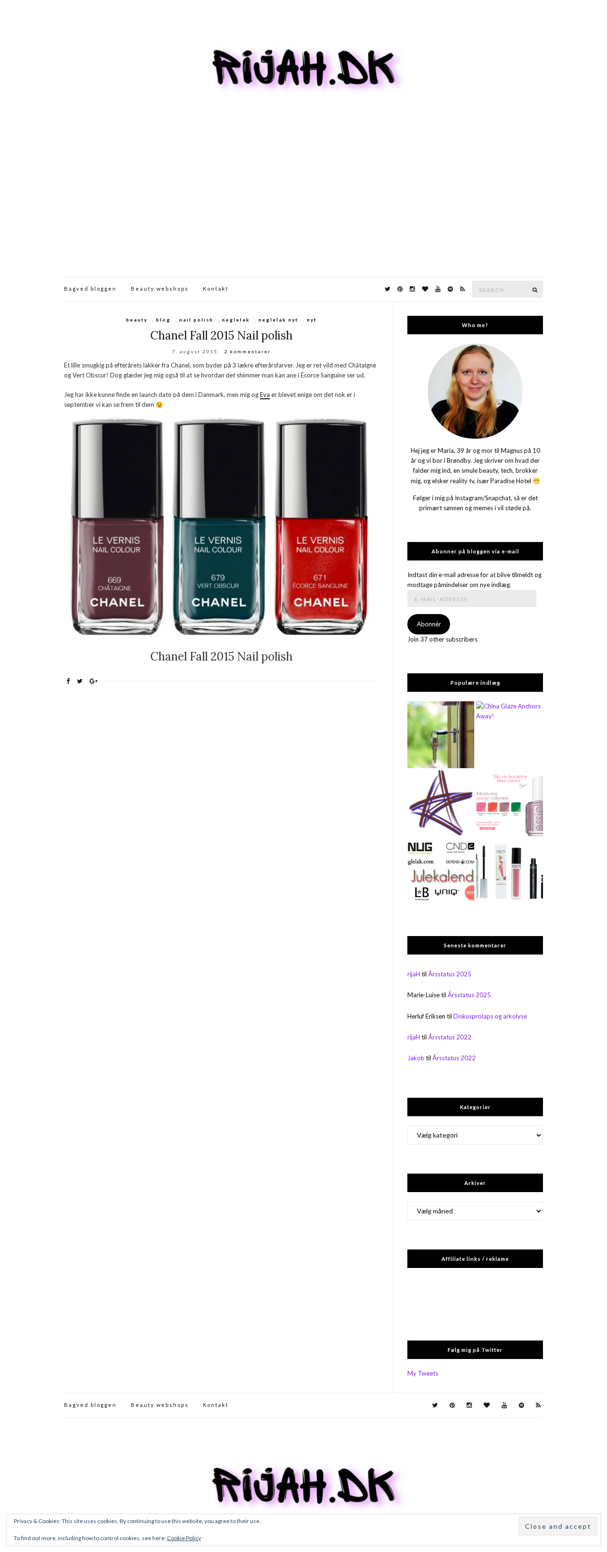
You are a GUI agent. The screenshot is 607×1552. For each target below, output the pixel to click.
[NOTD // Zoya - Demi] (440, 803)
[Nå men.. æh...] (440, 734)
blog (163, 319)
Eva (265, 394)
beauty (136, 319)
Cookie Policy (184, 1538)
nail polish (196, 319)
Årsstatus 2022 (449, 1037)
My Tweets (422, 1373)
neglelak (236, 319)
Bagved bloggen (90, 288)
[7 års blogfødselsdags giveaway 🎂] (509, 871)
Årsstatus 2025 (449, 974)
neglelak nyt (278, 319)
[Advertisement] (303, 205)
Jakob (415, 1058)
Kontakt (216, 288)
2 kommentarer (247, 351)
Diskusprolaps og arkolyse (490, 1016)
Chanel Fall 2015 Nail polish (221, 335)
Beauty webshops (160, 288)
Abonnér (429, 624)
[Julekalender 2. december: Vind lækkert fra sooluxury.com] (440, 871)
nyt (312, 319)
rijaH (413, 974)
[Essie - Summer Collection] (509, 803)
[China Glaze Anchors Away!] (509, 734)
